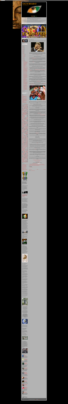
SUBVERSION (30, 165)
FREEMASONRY (23, 124)
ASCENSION (25, 107)
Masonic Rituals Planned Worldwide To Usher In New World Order (25, 363)
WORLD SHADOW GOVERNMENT (25, 161)
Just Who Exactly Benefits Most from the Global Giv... (25, 79)
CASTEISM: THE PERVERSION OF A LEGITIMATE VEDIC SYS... (25, 100)
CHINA (22, 111)
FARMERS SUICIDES (25, 122)
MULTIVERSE (23, 141)
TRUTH (24, 156)
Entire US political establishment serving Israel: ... (25, 66)
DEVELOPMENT (23, 116)
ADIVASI (23, 95)
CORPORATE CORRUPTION (41, 164)
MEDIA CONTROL (24, 136)
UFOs (27, 156)
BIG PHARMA (33, 164)
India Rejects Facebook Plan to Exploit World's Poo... (25, 63)
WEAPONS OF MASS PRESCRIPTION (36, 165)
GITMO (26, 126)
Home (37, 169)
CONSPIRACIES (38, 164)
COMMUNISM (23, 112)
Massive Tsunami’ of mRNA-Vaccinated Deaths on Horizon (26, 368)
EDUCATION (25, 119)
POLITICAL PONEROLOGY (25, 145)
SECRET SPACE (25, 152)
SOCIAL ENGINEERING (25, 153)
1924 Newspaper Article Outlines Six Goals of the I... (25, 74)
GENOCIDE (23, 125)
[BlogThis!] (38, 163)
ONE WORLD (25, 143)
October (24, 55)
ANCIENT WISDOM (24, 106)
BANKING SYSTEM (26, 108)
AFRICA (26, 104)
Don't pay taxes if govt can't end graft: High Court (25, 85)
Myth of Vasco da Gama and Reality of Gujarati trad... (25, 75)
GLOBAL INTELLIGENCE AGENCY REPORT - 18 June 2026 (25, 164)
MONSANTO (27, 140)
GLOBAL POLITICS (25, 127)
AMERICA (31, 164)
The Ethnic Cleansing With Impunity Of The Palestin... (25, 70)
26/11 (22, 104)
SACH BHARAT (29, 4)
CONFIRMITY (27, 112)
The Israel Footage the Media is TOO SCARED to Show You (25, 385)
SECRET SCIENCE (26, 151)
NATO (26, 142)
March (23, 60)
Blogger (38, 399)
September (24, 56)
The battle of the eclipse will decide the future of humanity (26, 359)
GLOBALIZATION (24, 128)
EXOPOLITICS (23, 120)
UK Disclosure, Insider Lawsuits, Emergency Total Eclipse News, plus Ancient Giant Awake (26, 373)
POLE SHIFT (23, 145)
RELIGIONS (23, 150)
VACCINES (32, 165)
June (23, 58)
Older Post (45, 169)
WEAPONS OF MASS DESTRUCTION (25, 158)
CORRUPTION (25, 114)
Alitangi (35, 399)
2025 (23, 47)
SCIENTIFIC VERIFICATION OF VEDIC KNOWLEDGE (24, 96)
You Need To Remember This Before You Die (25, 392)
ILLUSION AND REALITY (25, 131)
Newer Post (30, 169)
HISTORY (26, 129)
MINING (26, 139)
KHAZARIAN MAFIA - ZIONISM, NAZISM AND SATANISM (24, 99)
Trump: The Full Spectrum (25, 355)
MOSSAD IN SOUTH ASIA (24, 98)
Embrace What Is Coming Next (25, 377)
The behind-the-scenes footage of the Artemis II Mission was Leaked (26, 387)
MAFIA (22, 135)
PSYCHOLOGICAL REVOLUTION (24, 148)
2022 (23, 49)
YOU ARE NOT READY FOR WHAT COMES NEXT (25, 381)
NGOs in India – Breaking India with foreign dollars (25, 68)
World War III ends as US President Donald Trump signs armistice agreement (24, 169)
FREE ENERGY (26, 123)
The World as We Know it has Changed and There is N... (25, 83)
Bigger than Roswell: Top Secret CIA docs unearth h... (25, 69)
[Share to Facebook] (39, 163)
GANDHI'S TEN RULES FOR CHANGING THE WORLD (24, 102)
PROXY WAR (24, 147)
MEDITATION (23, 137)
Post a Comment (31, 167)
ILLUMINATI (23, 131)
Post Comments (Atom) (33, 170)
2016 (23, 53)
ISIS (26, 132)
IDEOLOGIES (23, 130)
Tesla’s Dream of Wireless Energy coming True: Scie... (25, 76)
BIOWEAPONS (35, 164)
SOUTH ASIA (26, 154)
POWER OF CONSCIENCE (25, 146)
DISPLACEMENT (23, 117)
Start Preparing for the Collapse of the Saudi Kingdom (25, 64)
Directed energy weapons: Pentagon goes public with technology (24, 168)
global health (45, 83)
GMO (27, 128)
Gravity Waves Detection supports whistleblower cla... (25, 73)
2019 (23, 51)
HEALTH (23, 129)
